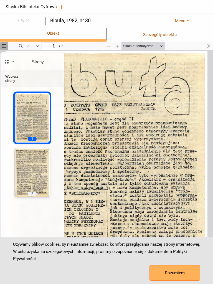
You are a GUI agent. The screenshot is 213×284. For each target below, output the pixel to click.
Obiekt (53, 33)
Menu (180, 20)
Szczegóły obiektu (160, 34)
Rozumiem (175, 272)
